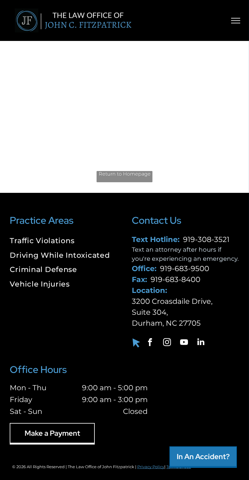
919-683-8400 (175, 279)
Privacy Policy (150, 466)
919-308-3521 (206, 239)
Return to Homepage (125, 174)
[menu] (236, 21)
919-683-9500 (184, 268)
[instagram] (167, 343)
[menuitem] (63, 241)
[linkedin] (201, 343)
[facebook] (150, 343)
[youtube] (184, 343)
